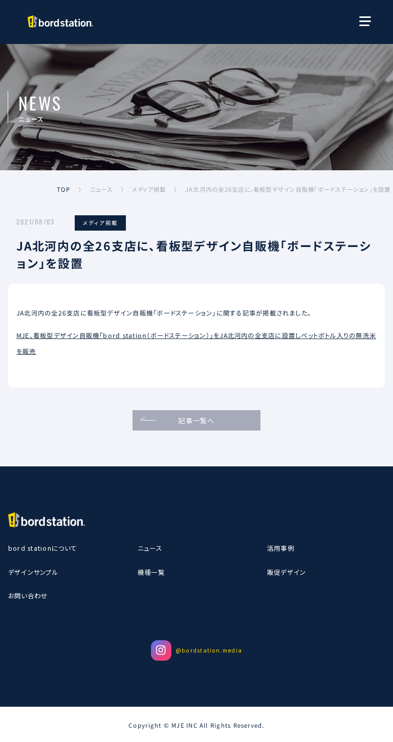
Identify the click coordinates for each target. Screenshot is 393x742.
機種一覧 (151, 572)
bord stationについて (42, 548)
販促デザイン (286, 572)
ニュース (150, 548)
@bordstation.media (209, 650)
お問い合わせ (28, 595)
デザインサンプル (33, 572)
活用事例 (280, 548)
